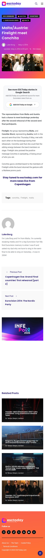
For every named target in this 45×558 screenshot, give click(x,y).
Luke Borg (7, 234)
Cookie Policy (26, 543)
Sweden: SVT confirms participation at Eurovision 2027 (22, 496)
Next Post (9, 296)
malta (31, 198)
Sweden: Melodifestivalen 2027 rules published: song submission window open (21, 413)
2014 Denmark (8, 16)
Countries (34, 16)
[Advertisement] (22, 366)
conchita (15, 198)
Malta (26, 20)
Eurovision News (12, 20)
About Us (5, 543)
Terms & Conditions (10, 546)
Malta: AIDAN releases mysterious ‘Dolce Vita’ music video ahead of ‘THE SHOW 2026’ (22, 468)
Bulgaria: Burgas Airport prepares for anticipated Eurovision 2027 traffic (21, 442)
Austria (22, 16)
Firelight (24, 198)
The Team (14, 543)
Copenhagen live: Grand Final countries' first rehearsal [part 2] (22, 280)
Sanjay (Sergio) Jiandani (16, 418)
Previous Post (16, 272)
